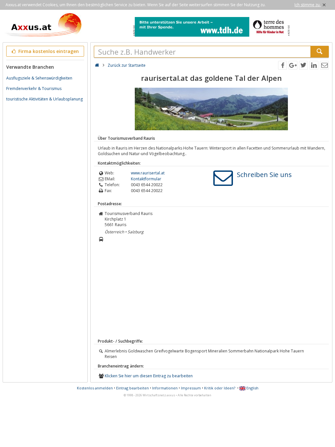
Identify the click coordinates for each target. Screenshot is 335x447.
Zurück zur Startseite (127, 65)
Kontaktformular (146, 179)
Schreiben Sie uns (264, 174)
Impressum (191, 387)
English (251, 387)
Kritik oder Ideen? (219, 387)
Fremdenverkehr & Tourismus (34, 88)
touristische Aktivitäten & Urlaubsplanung (44, 99)
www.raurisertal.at (148, 173)
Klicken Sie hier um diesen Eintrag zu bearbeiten (149, 376)
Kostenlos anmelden (95, 387)
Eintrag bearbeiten (132, 387)
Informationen (165, 387)
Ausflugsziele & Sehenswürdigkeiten (39, 78)
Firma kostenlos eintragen (48, 51)
